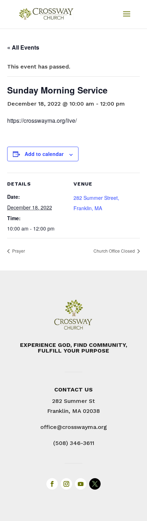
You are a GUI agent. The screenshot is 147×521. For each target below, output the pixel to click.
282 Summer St (73, 401)
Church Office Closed (114, 251)
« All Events (23, 47)
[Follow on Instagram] (66, 484)
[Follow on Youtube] (80, 484)
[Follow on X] (95, 484)
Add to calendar (44, 153)
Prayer (18, 251)
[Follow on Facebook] (52, 484)
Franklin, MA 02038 (73, 411)
